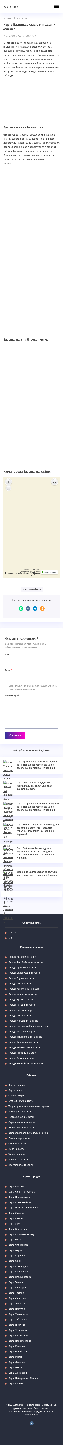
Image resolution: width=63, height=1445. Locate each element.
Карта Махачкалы (18, 1335)
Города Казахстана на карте (23, 988)
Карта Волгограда (18, 1229)
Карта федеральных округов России (28, 1133)
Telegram (35, 608)
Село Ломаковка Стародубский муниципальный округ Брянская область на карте (34, 785)
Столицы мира (16, 1095)
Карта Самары (16, 1213)
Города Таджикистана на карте (25, 1036)
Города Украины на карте (22, 1052)
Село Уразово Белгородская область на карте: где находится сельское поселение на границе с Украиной (37, 764)
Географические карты (21, 1117)
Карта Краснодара (18, 1266)
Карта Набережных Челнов (23, 1378)
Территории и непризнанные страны (28, 1106)
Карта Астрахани (17, 1372)
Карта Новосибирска (19, 1197)
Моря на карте (16, 1149)
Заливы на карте (17, 1154)
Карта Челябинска (18, 1245)
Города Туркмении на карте (23, 1042)
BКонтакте (32, 1423)
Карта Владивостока (19, 1277)
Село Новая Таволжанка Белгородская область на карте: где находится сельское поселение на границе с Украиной (38, 829)
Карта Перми (15, 1250)
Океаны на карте (17, 1143)
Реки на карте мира (19, 1138)
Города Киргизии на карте (22, 994)
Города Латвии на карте (21, 1004)
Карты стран (15, 1090)
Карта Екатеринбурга (19, 1202)
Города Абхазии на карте (22, 956)
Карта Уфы (14, 1223)
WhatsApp (21, 608)
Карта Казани (15, 1218)
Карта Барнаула (17, 1287)
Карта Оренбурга (17, 1351)
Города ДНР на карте (20, 983)
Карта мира (10, 6)
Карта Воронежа (17, 1255)
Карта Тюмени (16, 1293)
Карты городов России (31, 589)
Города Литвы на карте (21, 1010)
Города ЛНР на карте (20, 1015)
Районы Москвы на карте (22, 1127)
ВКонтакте (28, 608)
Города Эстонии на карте (22, 1058)
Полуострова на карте (20, 1165)
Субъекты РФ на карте (20, 1101)
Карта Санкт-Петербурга (21, 1191)
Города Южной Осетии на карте (26, 1063)
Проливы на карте (18, 1159)
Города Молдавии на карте (23, 1020)
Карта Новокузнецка (19, 1341)
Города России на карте (21, 1031)
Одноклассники (42, 608)
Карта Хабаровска (18, 1319)
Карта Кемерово (17, 1346)
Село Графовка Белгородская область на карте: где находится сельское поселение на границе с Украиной (38, 806)
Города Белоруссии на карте (24, 972)
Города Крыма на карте (21, 999)
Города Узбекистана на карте (24, 1047)
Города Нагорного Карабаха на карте (29, 1026)
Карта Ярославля (17, 1330)
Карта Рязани (15, 1357)
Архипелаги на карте (20, 1111)
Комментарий (13, 695)
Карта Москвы (16, 1186)
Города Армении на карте (22, 967)
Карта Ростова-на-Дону (21, 1234)
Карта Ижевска (16, 1325)
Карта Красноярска (19, 1271)
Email (8, 670)
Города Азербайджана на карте (25, 962)
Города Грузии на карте (21, 978)
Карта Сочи (14, 1261)
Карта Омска (15, 1239)
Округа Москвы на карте (21, 1122)
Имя (8, 654)
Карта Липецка (16, 1362)
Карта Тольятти (16, 1303)
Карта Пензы (15, 1367)
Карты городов (16, 1085)
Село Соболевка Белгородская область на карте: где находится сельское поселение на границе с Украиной (35, 853)
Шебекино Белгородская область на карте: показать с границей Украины (37, 874)
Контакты (13, 932)
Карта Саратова (17, 1298)
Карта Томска (15, 1282)
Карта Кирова (15, 1383)
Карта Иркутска (16, 1309)
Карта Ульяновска (18, 1314)
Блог (10, 937)
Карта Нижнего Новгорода (23, 1207)
